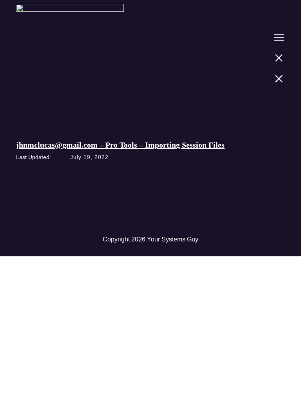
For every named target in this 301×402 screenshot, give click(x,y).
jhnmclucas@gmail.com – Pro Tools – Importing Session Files (120, 145)
